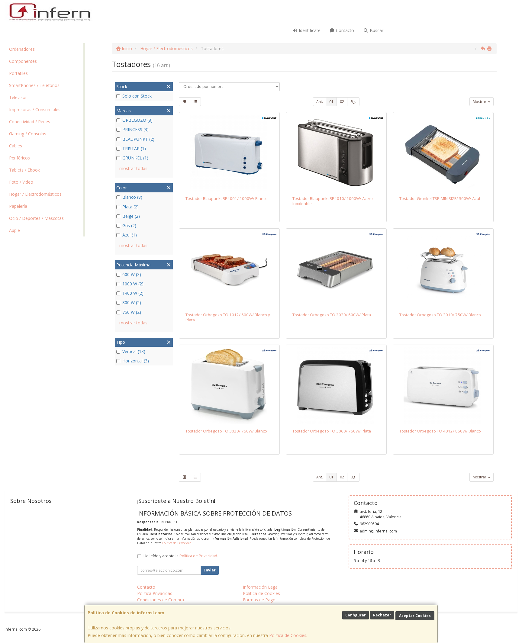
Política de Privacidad (177, 543)
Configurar (355, 615)
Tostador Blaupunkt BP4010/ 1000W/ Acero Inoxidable (332, 201)
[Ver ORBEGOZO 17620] (336, 385)
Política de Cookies (287, 635)
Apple (14, 230)
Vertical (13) (133, 351)
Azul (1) (129, 235)
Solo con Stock (137, 96)
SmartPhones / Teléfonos (34, 85)
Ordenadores (22, 49)
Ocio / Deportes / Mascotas (36, 218)
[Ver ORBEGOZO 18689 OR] (229, 269)
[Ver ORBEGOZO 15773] (443, 385)
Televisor (18, 97)
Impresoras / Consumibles (34, 109)
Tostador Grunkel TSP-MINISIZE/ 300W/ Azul (439, 198)
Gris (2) (129, 225)
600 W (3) (131, 274)
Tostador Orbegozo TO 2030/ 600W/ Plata (331, 314)
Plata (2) (130, 207)
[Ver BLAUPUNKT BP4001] (229, 152)
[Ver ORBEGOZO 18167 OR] (229, 385)
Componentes (23, 61)
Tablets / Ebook (24, 170)
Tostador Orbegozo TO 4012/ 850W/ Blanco (440, 431)
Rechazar (382, 615)
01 (331, 101)
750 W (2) (131, 312)
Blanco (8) (132, 197)
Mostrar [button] (480, 101)
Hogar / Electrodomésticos (35, 194)
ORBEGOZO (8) (137, 120)
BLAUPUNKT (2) (138, 139)
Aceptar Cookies (415, 615)
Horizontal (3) (135, 361)
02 (342, 101)
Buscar (376, 30)
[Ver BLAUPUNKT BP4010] (336, 152)
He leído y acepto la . (180, 555)
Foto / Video (21, 182)
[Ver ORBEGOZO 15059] (443, 269)
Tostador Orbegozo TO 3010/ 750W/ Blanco (440, 314)
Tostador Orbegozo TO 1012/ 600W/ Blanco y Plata (227, 317)
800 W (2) (131, 302)
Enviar (210, 570)
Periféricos (19, 158)
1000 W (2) (132, 284)
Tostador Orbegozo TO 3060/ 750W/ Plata (331, 431)
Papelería (18, 206)
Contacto (344, 30)
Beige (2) (131, 216)
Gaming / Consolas (27, 134)
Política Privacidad (154, 593)
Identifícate (309, 30)
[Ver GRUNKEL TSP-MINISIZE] (443, 152)
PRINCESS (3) (135, 129)
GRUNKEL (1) (135, 158)
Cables (15, 146)
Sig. (353, 101)
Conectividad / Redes (29, 121)
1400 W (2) (132, 293)
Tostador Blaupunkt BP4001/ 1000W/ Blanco (226, 198)
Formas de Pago (259, 600)
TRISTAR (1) (134, 148)
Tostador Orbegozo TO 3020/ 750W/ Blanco (226, 431)
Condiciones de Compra (160, 600)
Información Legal (261, 587)
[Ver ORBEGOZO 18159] (336, 269)
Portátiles (18, 73)
